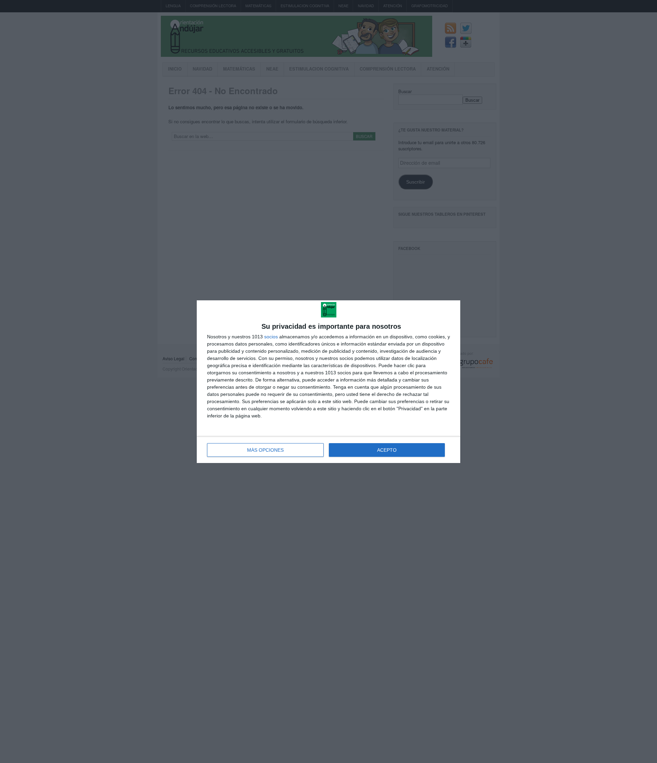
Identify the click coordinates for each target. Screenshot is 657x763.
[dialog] (328, 381)
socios (271, 336)
